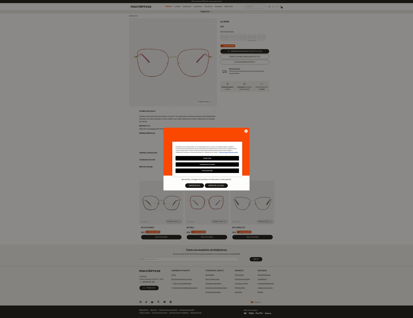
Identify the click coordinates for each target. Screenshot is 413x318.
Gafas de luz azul (216, 185)
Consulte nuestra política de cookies (228, 152)
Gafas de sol (194, 185)
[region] (207, 159)
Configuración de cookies (207, 164)
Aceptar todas (207, 158)
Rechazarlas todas (207, 170)
